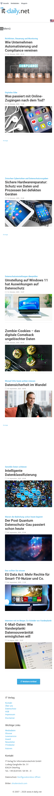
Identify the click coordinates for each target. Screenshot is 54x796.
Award (8, 739)
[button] (5, 28)
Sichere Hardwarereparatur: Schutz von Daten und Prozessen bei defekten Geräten (26, 188)
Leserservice (10, 736)
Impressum (10, 714)
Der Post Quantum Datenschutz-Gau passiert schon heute (25, 524)
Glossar (8, 733)
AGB (7, 711)
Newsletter (10, 742)
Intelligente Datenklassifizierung (21, 473)
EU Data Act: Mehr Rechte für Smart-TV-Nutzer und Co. (27, 576)
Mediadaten (10, 730)
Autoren (8, 748)
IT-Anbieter (10, 745)
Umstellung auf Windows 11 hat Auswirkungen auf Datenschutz (26, 284)
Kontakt (8, 703)
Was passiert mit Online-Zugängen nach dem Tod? (25, 98)
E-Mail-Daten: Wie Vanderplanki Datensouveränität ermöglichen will (19, 630)
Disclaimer (10, 718)
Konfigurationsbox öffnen (28, 777)
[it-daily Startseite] (19, 11)
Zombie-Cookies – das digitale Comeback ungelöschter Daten (22, 335)
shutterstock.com (19, 783)
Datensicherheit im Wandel (25, 385)
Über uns (9, 706)
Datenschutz (10, 709)
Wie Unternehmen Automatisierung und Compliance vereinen (21, 46)
